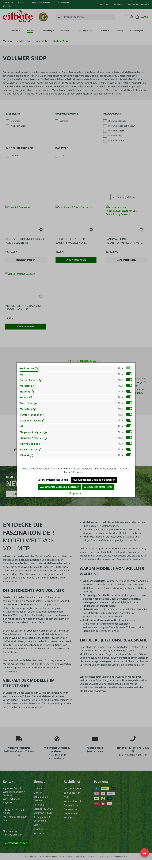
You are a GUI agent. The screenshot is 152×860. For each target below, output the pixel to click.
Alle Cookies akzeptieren (98, 486)
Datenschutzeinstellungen (52, 479)
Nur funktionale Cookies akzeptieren (94, 479)
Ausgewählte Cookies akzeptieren (59, 486)
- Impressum (76, 493)
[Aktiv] (129, 367)
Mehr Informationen (75, 472)
